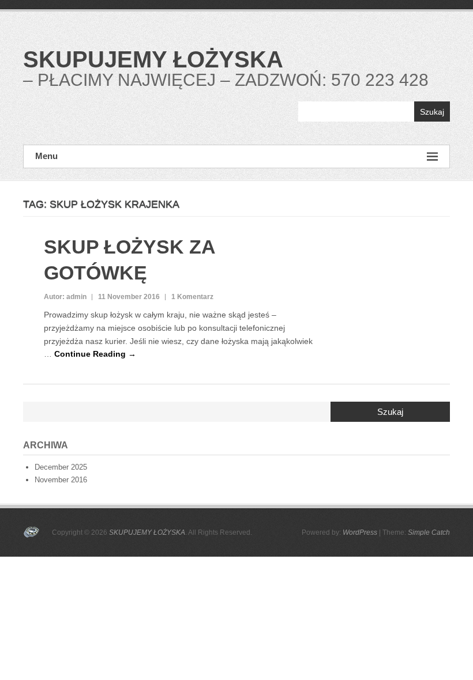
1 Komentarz (192, 297)
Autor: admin (65, 297)
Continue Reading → (95, 353)
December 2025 (61, 467)
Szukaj (432, 111)
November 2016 (61, 479)
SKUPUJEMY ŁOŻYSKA (153, 59)
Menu (46, 156)
